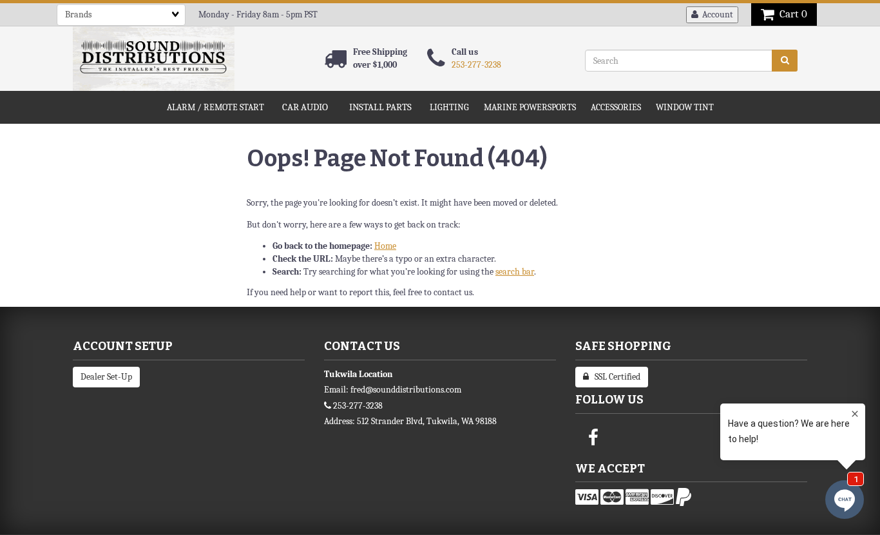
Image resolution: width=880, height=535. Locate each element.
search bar (514, 271)
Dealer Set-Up (106, 376)
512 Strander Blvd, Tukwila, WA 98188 (427, 421)
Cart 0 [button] (790, 14)
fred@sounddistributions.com (405, 389)
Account (715, 14)
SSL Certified (614, 376)
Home (385, 245)
